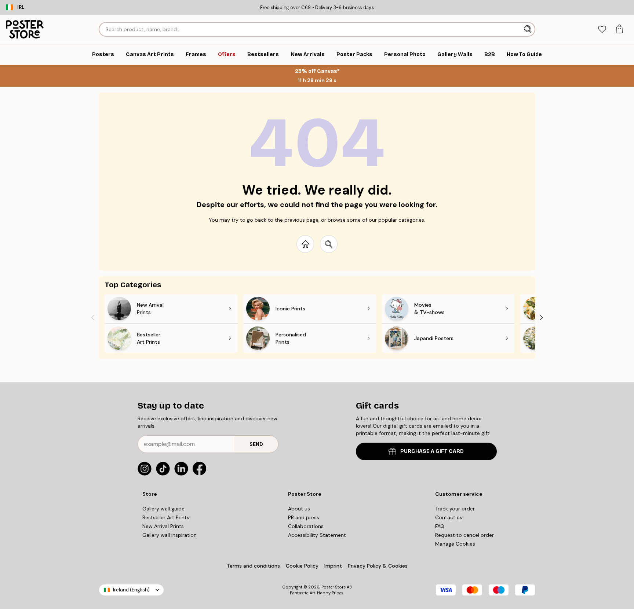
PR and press (303, 517)
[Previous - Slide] (93, 317)
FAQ (439, 526)
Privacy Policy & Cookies (378, 565)
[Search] (528, 29)
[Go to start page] (305, 244)
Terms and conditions (253, 565)
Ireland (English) (131, 590)
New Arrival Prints (163, 526)
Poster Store (333, 587)
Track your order (455, 508)
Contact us (448, 517)
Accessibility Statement (317, 535)
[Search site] (329, 244)
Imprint (333, 565)
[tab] (602, 29)
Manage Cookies (455, 543)
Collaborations (306, 526)
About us (299, 508)
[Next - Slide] (541, 317)
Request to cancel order (464, 535)
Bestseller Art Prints (165, 517)
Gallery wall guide (163, 508)
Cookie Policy (302, 565)
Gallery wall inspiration (169, 535)
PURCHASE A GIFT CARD (432, 451)
